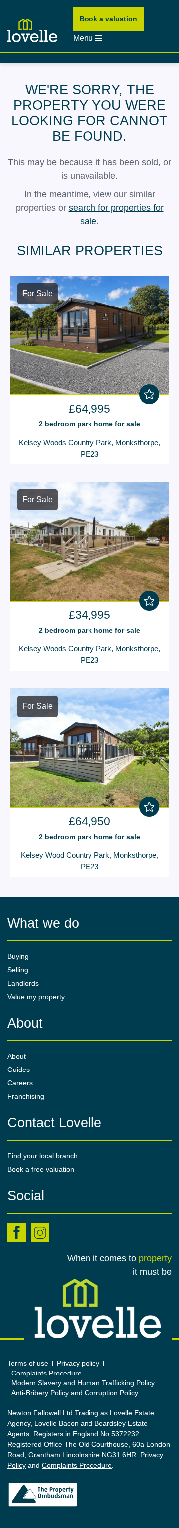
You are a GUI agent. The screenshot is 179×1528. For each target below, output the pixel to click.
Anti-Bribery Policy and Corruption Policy (75, 1393)
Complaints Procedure (46, 1373)
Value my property (36, 997)
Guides (18, 1069)
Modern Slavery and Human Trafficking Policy (83, 1383)
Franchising (25, 1096)
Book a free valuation (40, 1169)
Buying (18, 956)
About (16, 1056)
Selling (17, 970)
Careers (20, 1083)
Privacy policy (78, 1363)
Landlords (23, 983)
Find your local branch (42, 1156)
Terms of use (27, 1363)
